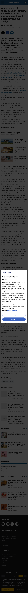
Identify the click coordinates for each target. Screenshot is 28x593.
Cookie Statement (12, 310)
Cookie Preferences (14, 315)
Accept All (14, 319)
